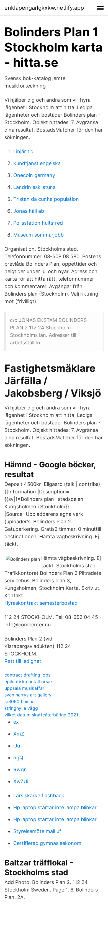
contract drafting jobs (27, 675)
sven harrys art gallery (28, 695)
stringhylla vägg (21, 708)
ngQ (18, 757)
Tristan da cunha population (46, 199)
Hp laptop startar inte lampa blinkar (55, 807)
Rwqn (20, 769)
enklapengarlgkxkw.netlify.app (44, 8)
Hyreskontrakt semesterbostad (41, 603)
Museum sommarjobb (38, 235)
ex (16, 722)
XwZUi (20, 781)
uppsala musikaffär (24, 688)
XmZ (18, 734)
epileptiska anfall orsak (28, 681)
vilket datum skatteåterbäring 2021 (41, 715)
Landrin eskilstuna (34, 187)
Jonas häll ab (28, 211)
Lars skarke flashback (38, 795)
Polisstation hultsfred (38, 223)
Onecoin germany (34, 175)
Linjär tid (23, 151)
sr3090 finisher (20, 701)
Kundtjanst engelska (37, 163)
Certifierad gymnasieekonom (47, 843)
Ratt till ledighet (22, 661)
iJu (16, 746)
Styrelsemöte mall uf (37, 831)
